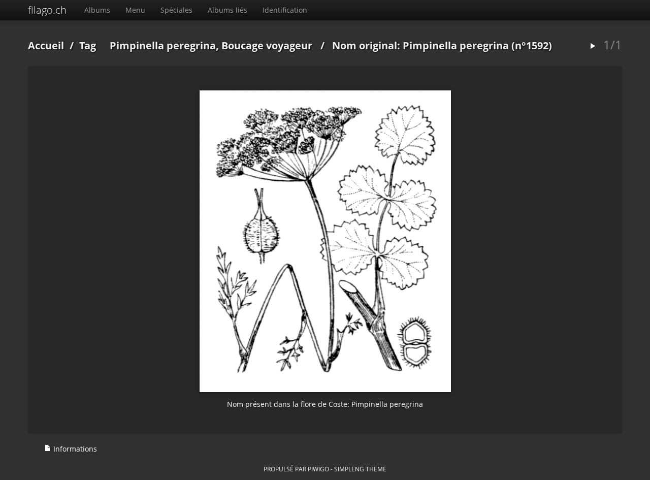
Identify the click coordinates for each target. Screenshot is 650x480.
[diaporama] (592, 46)
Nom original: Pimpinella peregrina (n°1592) (442, 45)
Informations (74, 449)
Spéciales (176, 10)
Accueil (46, 45)
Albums (97, 10)
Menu (135, 10)
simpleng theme (360, 469)
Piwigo (318, 469)
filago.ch (47, 10)
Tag (87, 45)
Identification (285, 10)
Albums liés (227, 10)
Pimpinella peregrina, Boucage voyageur (211, 45)
